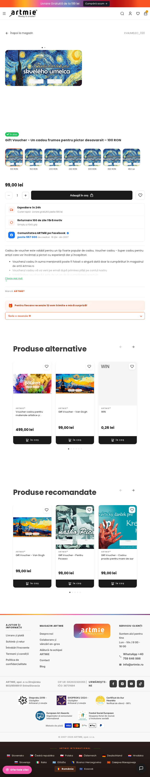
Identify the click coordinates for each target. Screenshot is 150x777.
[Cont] (130, 13)
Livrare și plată (15, 635)
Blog (42, 666)
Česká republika (42, 756)
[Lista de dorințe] (138, 13)
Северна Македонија (121, 762)
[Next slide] (133, 347)
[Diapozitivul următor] (47, 384)
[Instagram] (122, 683)
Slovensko (15, 756)
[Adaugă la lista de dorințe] (46, 366)
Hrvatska (135, 756)
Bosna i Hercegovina (86, 762)
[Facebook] (113, 683)
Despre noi (46, 633)
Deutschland (112, 756)
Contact (45, 660)
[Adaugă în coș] (32, 440)
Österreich (87, 756)
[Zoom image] (43, 68)
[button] (68, 448)
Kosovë (86, 769)
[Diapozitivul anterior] (17, 384)
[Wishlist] (140, 195)
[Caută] (122, 13)
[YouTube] (131, 683)
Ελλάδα (59, 762)
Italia (41, 762)
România (65, 769)
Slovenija (22, 762)
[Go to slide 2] (44, 47)
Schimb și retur (15, 641)
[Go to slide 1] (42, 47)
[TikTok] (140, 683)
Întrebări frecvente (17, 647)
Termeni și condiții (17, 653)
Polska (66, 756)
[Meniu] (4, 13)
